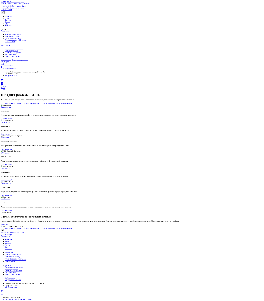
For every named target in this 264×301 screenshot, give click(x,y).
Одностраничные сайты (13, 38)
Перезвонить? (6, 236)
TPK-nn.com (5, 153)
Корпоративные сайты (13, 34)
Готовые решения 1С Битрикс (15, 40)
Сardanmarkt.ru (6, 107)
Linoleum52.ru (6, 122)
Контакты (25, 3)
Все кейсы (4, 103)
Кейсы (20, 3)
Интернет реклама (11, 51)
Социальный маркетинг (13, 52)
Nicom (12, 2)
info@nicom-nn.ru (11, 75)
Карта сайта (27, 299)
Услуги (3, 3)
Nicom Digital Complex (13, 56)
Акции (14, 3)
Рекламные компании (47, 103)
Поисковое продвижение (14, 49)
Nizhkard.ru (5, 138)
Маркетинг (5, 45)
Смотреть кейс (6, 118)
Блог (6, 24)
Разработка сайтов (15, 103)
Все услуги (5, 62)
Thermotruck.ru (6, 183)
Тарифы (9, 3)
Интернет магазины (12, 36)
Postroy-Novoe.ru (6, 168)
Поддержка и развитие (20, 60)
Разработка (5, 31)
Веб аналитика (6, 60)
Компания (8, 16)
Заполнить (4, 224)
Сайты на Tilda (10, 42)
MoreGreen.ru (5, 199)
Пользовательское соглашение (11, 299)
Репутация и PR (10, 54)
